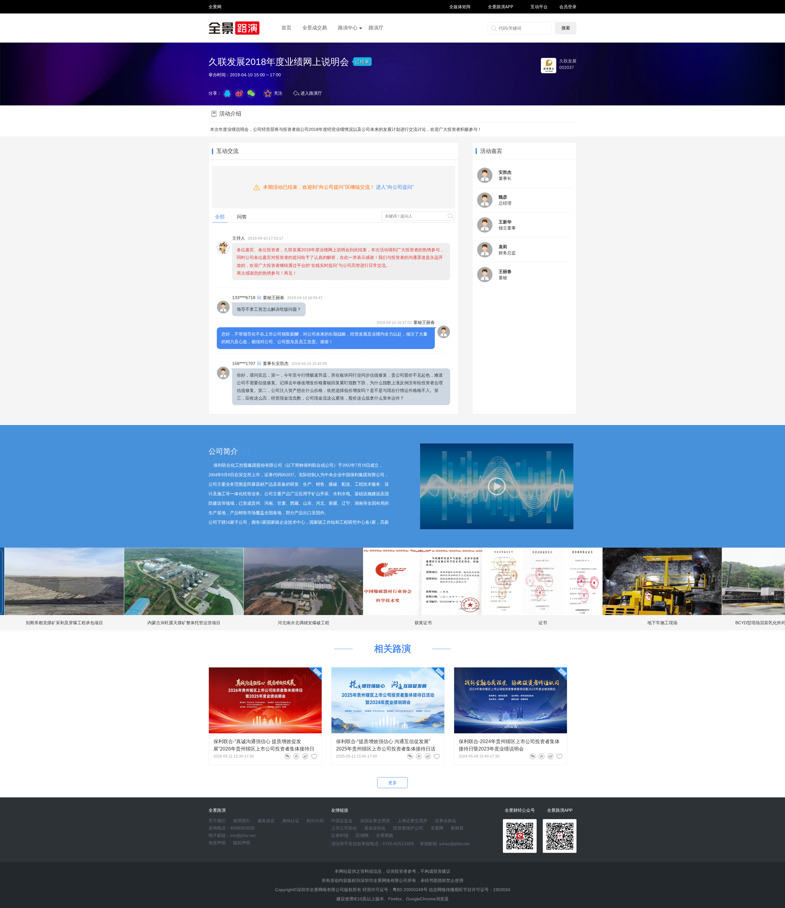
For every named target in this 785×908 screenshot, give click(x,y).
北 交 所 (215, 17)
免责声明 (217, 842)
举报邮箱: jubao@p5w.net (444, 843)
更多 (392, 782)
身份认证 (290, 820)
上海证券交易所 (412, 820)
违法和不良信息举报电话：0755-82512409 (372, 843)
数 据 (214, 20)
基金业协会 (375, 828)
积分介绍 (315, 820)
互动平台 (539, 6)
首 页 (214, 1)
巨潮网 (362, 835)
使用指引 (241, 820)
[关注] (314, 756)
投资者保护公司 (408, 828)
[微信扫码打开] (251, 93)
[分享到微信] (287, 756)
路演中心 (348, 27)
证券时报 (339, 835)
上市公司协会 (344, 828)
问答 (242, 216)
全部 (220, 216)
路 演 (214, 12)
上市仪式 (347, 45)
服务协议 (266, 820)
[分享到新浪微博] (239, 93)
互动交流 (227, 151)
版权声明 (241, 842)
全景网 (437, 828)
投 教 (214, 22)
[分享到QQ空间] (227, 93)
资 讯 (214, 9)
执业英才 (215, 6)
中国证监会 (342, 820)
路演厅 (376, 27)
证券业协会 (445, 820)
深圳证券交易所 (375, 820)
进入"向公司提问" (395, 187)
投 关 (214, 14)
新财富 (457, 828)
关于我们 (217, 820)
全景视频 (384, 835)
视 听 (214, 3)
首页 (286, 27)
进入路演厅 (311, 93)
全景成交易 (314, 27)
